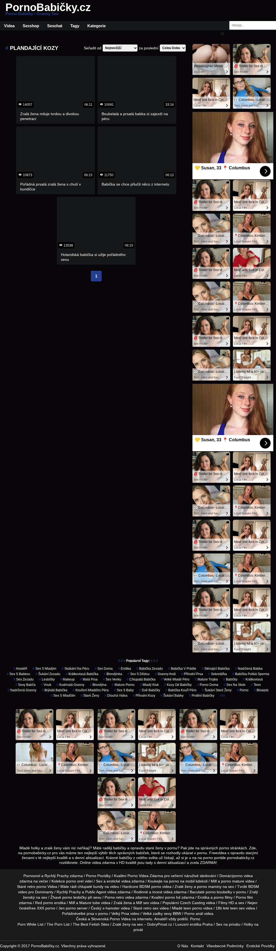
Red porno (44, 903)
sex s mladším (63, 695)
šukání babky (172, 695)
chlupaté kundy (91, 886)
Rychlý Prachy (56, 876)
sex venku (112, 679)
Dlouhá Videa (116, 695)
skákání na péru (75, 669)
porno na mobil (182, 881)
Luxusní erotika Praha (194, 924)
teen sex (237, 908)
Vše (222, 695)
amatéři (20, 669)
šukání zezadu (48, 674)
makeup (67, 679)
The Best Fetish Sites (91, 924)
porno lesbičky (74, 897)
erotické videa (118, 881)
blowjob (261, 690)
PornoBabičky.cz (48, 10)
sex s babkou (18, 674)
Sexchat (54, 25)
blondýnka (113, 674)
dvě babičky (149, 690)
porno (243, 690)
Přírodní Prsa (192, 674)
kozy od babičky (178, 685)
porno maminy (209, 886)
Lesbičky (47, 679)
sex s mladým (44, 669)
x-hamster (111, 908)
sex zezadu (23, 679)
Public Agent (95, 892)
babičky (230, 679)
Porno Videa (120, 919)
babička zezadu (149, 669)
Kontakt (197, 946)
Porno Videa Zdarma (145, 876)
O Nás (182, 946)
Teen (256, 685)
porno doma (207, 685)
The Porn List (58, 924)
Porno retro (114, 897)
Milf (139, 903)
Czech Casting (192, 903)
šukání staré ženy (217, 690)
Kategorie (96, 25)
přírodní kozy (144, 695)
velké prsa (85, 913)
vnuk (46, 685)
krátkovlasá (253, 679)
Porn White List (30, 924)
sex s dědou (138, 674)
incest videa (162, 892)
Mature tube (89, 903)
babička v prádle (182, 669)
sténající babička (216, 669)
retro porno (36, 886)
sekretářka (217, 674)
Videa (9, 25)
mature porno (123, 685)
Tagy (74, 25)
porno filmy (223, 897)
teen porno (193, 908)
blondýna (98, 685)
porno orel (75, 881)
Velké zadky (153, 913)
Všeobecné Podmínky (225, 946)
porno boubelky (219, 892)
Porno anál (193, 913)
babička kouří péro (180, 690)
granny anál (165, 674)
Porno (195, 919)
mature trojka (206, 679)
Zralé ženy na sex (127, 924)
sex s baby (124, 690)
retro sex (150, 908)
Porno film (244, 897)
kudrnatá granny (70, 685)
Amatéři (160, 919)
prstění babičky (201, 695)
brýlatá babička (54, 690)
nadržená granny (22, 690)
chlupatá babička (141, 679)
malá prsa (89, 679)
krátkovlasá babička (82, 674)
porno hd (172, 897)
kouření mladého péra (91, 690)
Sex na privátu (228, 924)
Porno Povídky (98, 876)
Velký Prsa (120, 913)
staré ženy (90, 695)
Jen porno (67, 908)
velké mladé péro (175, 679)
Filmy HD (226, 903)
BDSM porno (150, 886)
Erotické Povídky (260, 946)
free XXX (36, 908)
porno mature (232, 881)
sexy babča (25, 685)
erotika (124, 669)
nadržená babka (249, 669)
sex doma (104, 669)
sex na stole (235, 685)
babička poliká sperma (250, 674)
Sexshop (31, 25)
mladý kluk (149, 685)
